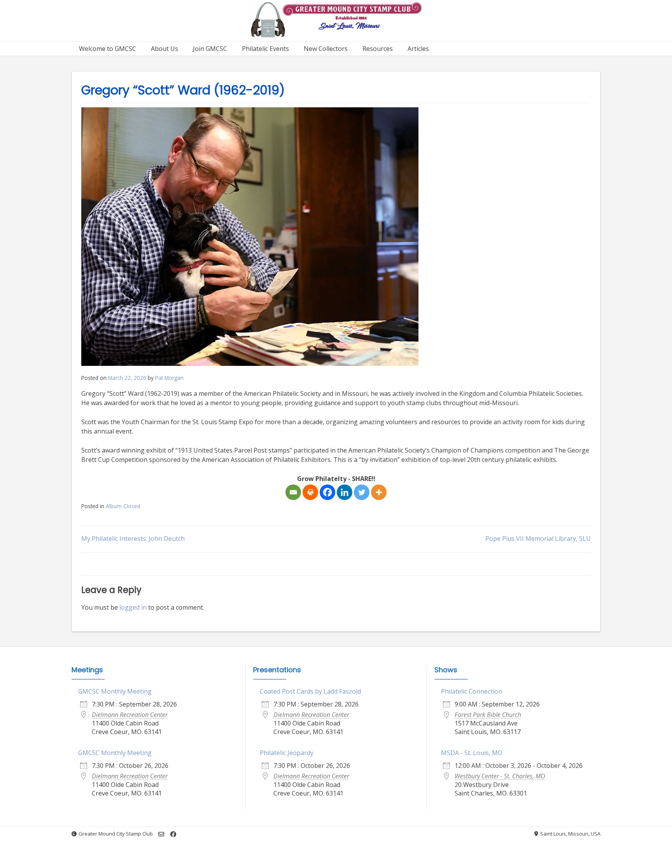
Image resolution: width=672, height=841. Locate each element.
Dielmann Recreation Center (130, 714)
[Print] (310, 492)
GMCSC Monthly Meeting (115, 691)
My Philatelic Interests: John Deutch (133, 538)
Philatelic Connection (471, 691)
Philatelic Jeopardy (286, 752)
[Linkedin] (344, 492)
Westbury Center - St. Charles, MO (500, 776)
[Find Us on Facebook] (173, 834)
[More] (379, 492)
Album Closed (123, 506)
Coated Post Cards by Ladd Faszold (310, 691)
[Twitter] (361, 492)
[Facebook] (327, 492)
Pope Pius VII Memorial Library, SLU (538, 538)
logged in (133, 607)
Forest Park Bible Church (488, 714)
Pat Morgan (169, 377)
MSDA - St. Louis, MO (471, 752)
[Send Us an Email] (161, 834)
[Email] (293, 492)
